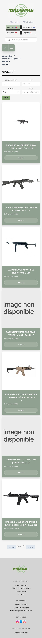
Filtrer (31, 88)
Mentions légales (21, 585)
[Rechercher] (8, 40)
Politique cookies (21, 591)
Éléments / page (11, 80)
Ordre (31, 80)
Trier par (11, 88)
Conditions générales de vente (21, 610)
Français (10, 27)
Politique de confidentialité (21, 588)
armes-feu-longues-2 (10, 59)
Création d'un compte (21, 607)
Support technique (21, 632)
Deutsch (10, 33)
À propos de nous (21, 604)
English (26, 33)
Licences (21, 594)
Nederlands (27, 27)
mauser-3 (6, 61)
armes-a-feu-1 (8, 56)
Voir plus (21, 158)
